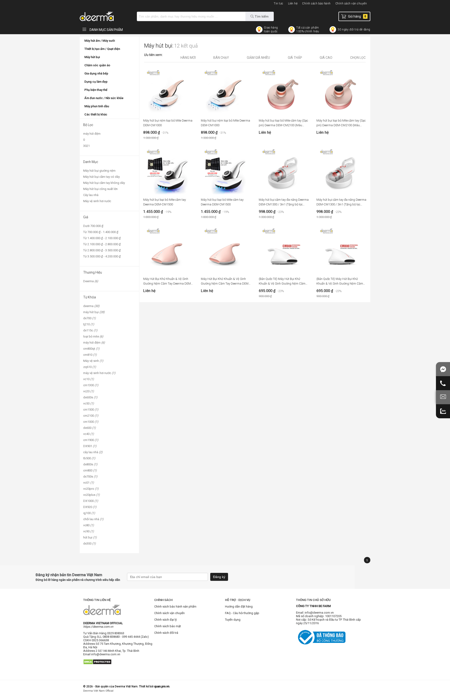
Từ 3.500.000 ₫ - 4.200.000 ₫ (102, 256)
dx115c (90, 330)
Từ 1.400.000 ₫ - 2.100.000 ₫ (102, 238)
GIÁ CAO (326, 57)
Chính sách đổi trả (166, 632)
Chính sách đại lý (165, 619)
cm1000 (90, 421)
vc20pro (91, 488)
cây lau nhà (93, 452)
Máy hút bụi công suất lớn (100, 189)
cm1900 (90, 440)
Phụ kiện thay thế (95, 90)
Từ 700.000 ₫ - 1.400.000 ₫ (100, 232)
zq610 (89, 367)
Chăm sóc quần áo (97, 65)
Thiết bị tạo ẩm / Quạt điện (102, 49)
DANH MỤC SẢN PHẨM (106, 30)
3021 (86, 146)
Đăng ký (219, 577)
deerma (91, 306)
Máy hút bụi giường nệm (99, 170)
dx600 (89, 428)
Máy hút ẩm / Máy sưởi (99, 40)
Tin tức (278, 3)
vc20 (88, 391)
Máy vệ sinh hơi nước (97, 201)
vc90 (88, 531)
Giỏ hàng (357, 16)
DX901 (90, 446)
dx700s (90, 476)
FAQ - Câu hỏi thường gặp (242, 613)
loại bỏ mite (93, 336)
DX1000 (90, 501)
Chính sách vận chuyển (351, 3)
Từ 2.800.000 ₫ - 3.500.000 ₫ (102, 250)
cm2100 (90, 415)
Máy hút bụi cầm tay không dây (104, 183)
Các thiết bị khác (95, 114)
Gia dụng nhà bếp (96, 73)
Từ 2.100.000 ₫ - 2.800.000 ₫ (102, 244)
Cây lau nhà (90, 195)
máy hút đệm (92, 133)
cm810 (90, 354)
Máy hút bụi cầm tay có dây (101, 176)
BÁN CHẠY (221, 57)
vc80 (88, 525)
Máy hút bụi (92, 57)
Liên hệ (293, 3)
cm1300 (90, 385)
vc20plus (91, 495)
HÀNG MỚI (188, 57)
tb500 (89, 458)
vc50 (88, 403)
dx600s (90, 397)
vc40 (88, 434)
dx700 (89, 318)
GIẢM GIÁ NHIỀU (258, 57)
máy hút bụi (94, 312)
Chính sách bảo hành (316, 3)
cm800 (90, 470)
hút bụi (90, 537)
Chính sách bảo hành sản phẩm (175, 606)
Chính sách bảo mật (167, 626)
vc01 (88, 482)
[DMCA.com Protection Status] (97, 666)
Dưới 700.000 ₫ (93, 226)
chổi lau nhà (93, 519)
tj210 (88, 324)
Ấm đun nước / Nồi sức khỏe (104, 98)
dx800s (90, 464)
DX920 (90, 507)
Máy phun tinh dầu (96, 106)
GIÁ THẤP (295, 57)
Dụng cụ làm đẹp (96, 81)
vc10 (88, 379)
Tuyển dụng (232, 619)
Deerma (90, 281)
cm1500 (90, 409)
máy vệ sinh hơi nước (99, 373)
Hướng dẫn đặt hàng (239, 606)
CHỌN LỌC (358, 57)
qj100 (89, 513)
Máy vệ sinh (93, 361)
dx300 (89, 543)
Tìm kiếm (261, 16)
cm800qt (91, 348)
